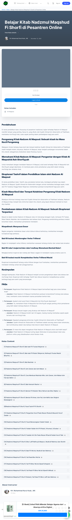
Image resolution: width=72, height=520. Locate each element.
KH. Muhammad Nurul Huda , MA (23, 491)
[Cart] (53, 3)
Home (3, 9)
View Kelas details (11, 32)
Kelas (7, 9)
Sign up (66, 3)
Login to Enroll (36, 100)
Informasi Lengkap (42, 515)
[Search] (48, 3)
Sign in (58, 3)
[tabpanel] (36, 229)
